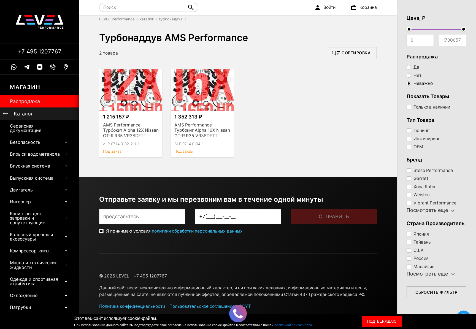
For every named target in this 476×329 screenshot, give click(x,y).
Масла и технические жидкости (33, 265)
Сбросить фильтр (436, 292)
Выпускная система (31, 178)
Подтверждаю (381, 321)
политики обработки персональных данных (197, 231)
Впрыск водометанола (35, 154)
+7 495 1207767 (39, 51)
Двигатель (21, 190)
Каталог (23, 114)
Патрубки (20, 307)
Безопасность (25, 142)
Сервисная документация (25, 128)
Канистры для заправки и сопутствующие (27, 218)
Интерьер (20, 201)
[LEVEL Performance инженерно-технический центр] (39, 22)
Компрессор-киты (29, 251)
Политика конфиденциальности (132, 306)
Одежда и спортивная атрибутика (34, 281)
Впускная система (30, 166)
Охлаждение (23, 295)
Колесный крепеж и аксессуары (31, 237)
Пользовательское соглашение (202, 306)
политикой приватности (293, 325)
